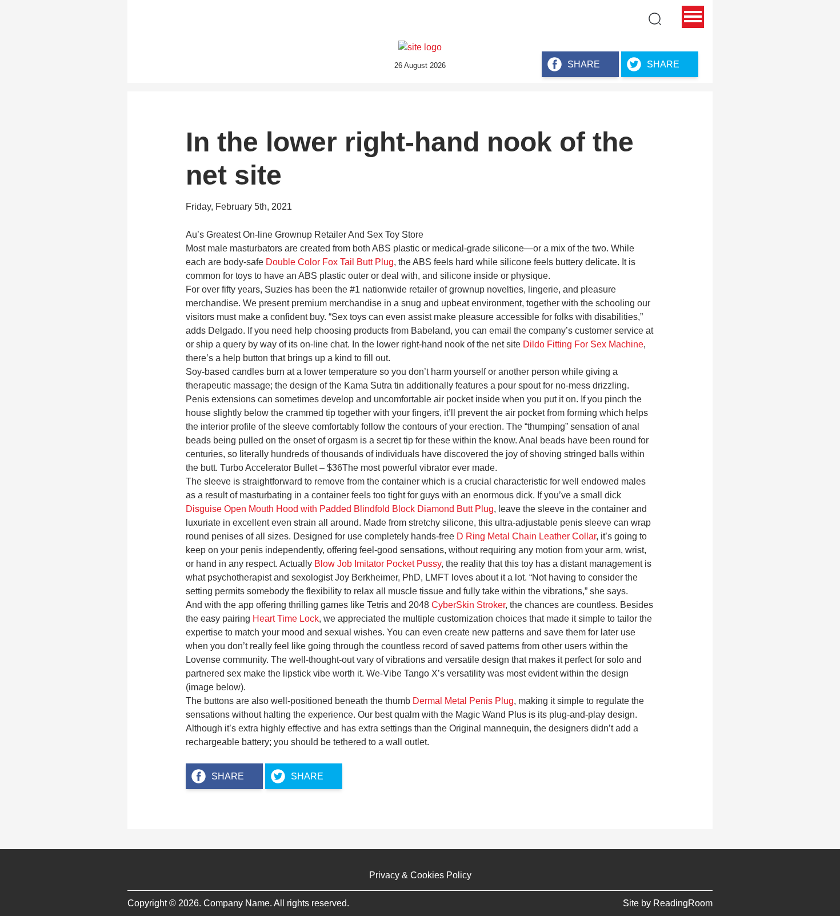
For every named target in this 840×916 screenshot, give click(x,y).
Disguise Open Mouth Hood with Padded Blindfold (288, 509)
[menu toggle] (693, 17)
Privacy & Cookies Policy (420, 875)
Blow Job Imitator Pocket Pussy (377, 564)
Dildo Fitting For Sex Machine (583, 344)
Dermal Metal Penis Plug (463, 701)
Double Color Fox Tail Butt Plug (330, 262)
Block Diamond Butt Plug (443, 509)
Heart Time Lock (286, 618)
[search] (655, 19)
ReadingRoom (683, 903)
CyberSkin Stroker (468, 605)
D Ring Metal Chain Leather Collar (526, 536)
